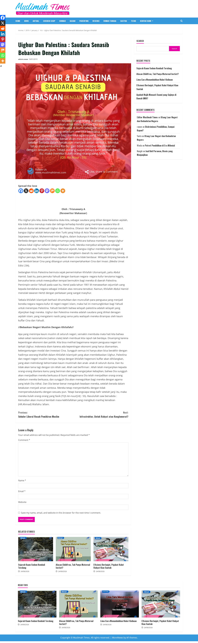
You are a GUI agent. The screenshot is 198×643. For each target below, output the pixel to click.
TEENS (133, 20)
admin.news (23, 59)
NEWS (26, 20)
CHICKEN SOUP (49, 20)
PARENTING (83, 20)
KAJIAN (72, 20)
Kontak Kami (145, 20)
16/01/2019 (33, 59)
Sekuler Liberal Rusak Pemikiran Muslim (38, 414)
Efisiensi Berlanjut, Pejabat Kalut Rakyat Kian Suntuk (110, 549)
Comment (24, 440)
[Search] (181, 20)
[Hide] (1, 66)
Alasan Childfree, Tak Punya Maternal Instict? (73, 549)
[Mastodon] (47, 190)
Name (22, 480)
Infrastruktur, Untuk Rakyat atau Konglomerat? (104, 414)
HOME (17, 20)
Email (21, 491)
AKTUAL (36, 20)
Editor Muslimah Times (147, 117)
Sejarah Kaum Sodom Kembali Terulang (35, 549)
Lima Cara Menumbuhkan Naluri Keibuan (154, 79)
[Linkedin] (36, 190)
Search (140, 41)
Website (22, 502)
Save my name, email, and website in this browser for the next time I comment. (61, 512)
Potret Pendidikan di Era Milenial (160, 145)
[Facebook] (20, 190)
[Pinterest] (41, 190)
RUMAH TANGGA (109, 20)
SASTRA (123, 20)
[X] (26, 190)
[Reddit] (31, 190)
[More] (62, 190)
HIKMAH (62, 20)
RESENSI (96, 20)
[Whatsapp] (57, 190)
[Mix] (52, 190)
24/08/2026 (25, 571)
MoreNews (117, 637)
